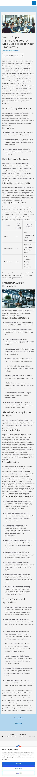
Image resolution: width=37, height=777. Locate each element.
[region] (18, 762)
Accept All (18, 763)
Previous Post (18, 718)
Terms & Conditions (9, 737)
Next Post (18, 723)
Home (12, 734)
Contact (32, 737)
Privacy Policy (22, 734)
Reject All (18, 773)
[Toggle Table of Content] (20, 55)
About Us (23, 737)
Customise (18, 768)
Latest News (7, 50)
